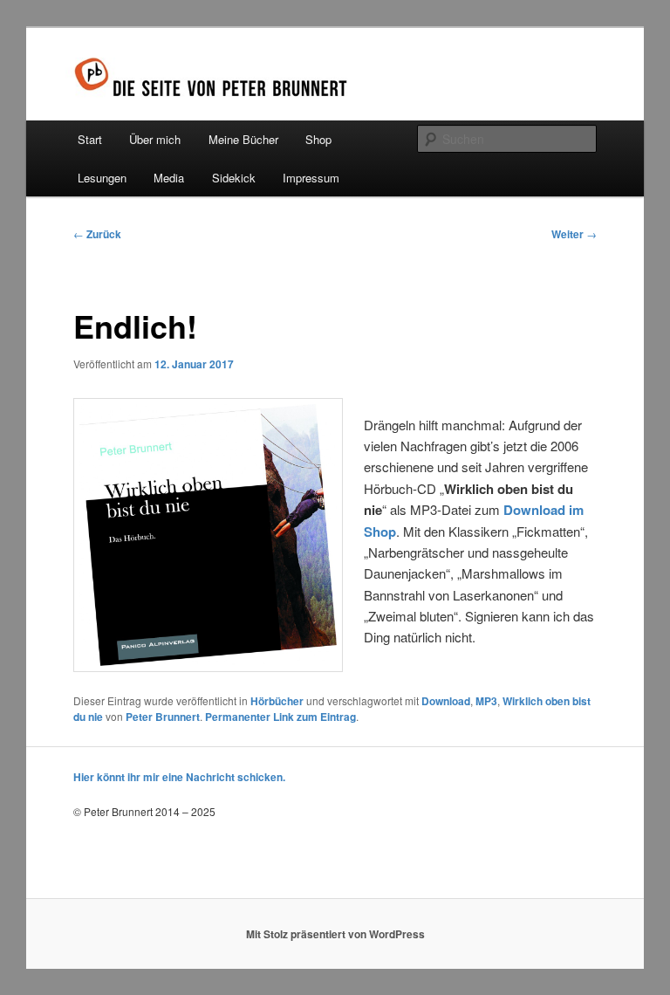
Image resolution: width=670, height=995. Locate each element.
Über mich (155, 139)
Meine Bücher (243, 139)
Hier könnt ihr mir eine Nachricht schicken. (179, 777)
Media (169, 177)
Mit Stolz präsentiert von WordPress (335, 934)
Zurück (97, 234)
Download (445, 701)
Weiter (574, 234)
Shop (318, 139)
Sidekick (234, 177)
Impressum (311, 177)
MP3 (486, 701)
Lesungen (102, 177)
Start (90, 139)
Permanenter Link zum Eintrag (280, 716)
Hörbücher (277, 701)
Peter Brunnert (163, 716)
